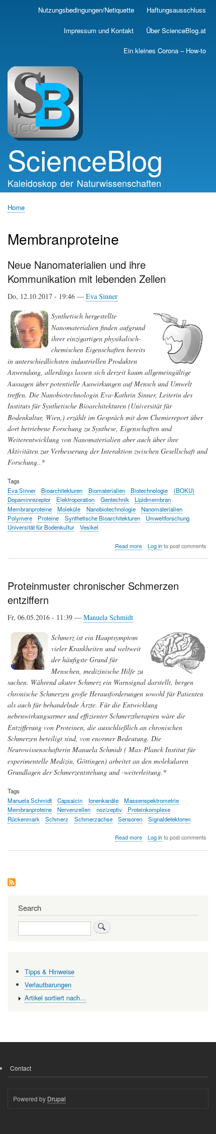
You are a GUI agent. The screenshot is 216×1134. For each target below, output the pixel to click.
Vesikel (89, 527)
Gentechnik (114, 499)
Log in (155, 546)
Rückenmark (24, 819)
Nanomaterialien (161, 509)
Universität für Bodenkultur (41, 527)
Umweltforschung (167, 518)
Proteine (48, 518)
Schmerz (56, 819)
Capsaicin (69, 800)
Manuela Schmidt (108, 617)
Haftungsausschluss (176, 10)
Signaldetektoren (169, 819)
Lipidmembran (153, 499)
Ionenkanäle (103, 800)
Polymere (20, 518)
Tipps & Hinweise (49, 971)
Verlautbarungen (48, 984)
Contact (20, 1068)
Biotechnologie (149, 490)
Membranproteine (30, 509)
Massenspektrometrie (151, 800)
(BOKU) (184, 490)
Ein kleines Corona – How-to (165, 50)
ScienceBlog (85, 159)
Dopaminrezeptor (29, 499)
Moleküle (68, 509)
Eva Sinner (102, 296)
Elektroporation (75, 499)
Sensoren (130, 819)
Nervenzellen (73, 809)
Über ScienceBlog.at (176, 30)
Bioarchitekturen (61, 490)
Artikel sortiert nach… (55, 997)
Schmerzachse (93, 819)
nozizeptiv (109, 809)
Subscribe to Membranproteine (12, 883)
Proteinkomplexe (149, 809)
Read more (128, 546)
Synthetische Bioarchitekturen (102, 518)
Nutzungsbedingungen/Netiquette (86, 10)
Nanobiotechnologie (111, 509)
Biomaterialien (106, 490)
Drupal (56, 1098)
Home (16, 207)
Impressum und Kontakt (99, 30)
